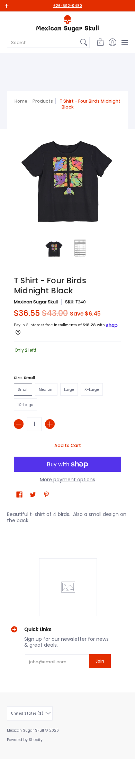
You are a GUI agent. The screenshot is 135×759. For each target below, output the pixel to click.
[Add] (50, 424)
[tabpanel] (67, 516)
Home (21, 101)
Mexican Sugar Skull (36, 302)
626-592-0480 (67, 5)
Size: (24, 377)
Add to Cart (67, 445)
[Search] (83, 42)
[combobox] (42, 42)
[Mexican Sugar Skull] (67, 23)
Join (100, 661)
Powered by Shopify (25, 739)
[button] (100, 42)
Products (43, 101)
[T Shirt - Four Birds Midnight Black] (54, 249)
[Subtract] (19, 424)
